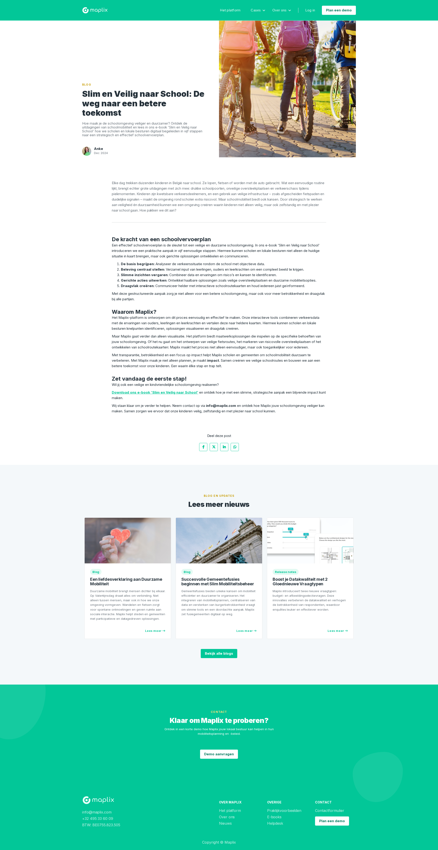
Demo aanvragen (219, 754)
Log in (310, 10)
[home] (95, 10)
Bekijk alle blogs (219, 653)
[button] (258, 10)
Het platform (230, 10)
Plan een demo (339, 10)
